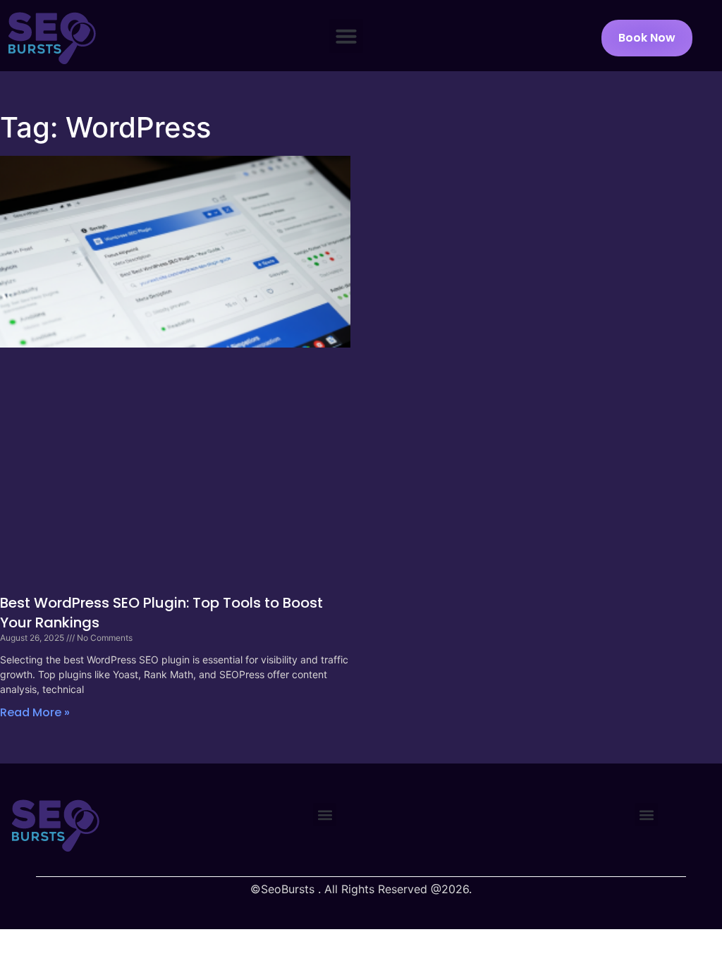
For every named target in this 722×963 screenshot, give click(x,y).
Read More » (35, 712)
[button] (346, 36)
